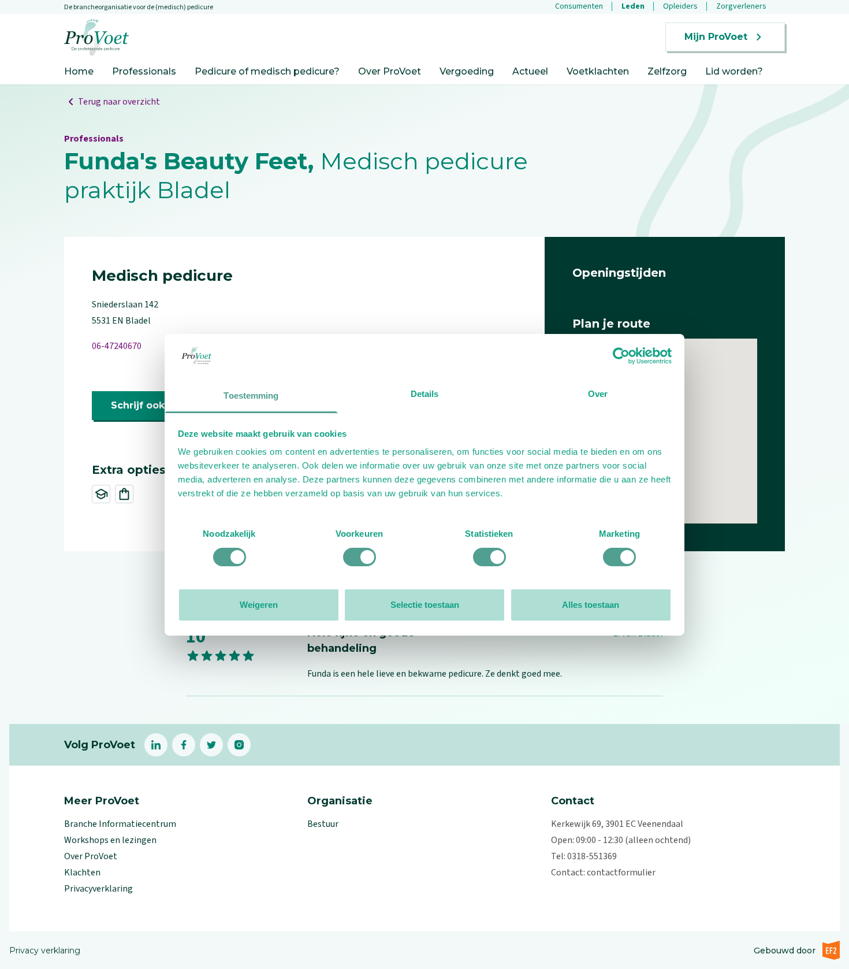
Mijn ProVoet (715, 36)
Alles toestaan (590, 605)
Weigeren (259, 605)
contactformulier (621, 872)
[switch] (359, 557)
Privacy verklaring (44, 950)
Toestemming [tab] (251, 395)
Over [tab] (598, 394)
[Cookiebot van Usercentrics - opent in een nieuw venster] (621, 356)
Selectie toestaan (424, 605)
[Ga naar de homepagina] (96, 37)
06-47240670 (117, 346)
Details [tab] (425, 394)
